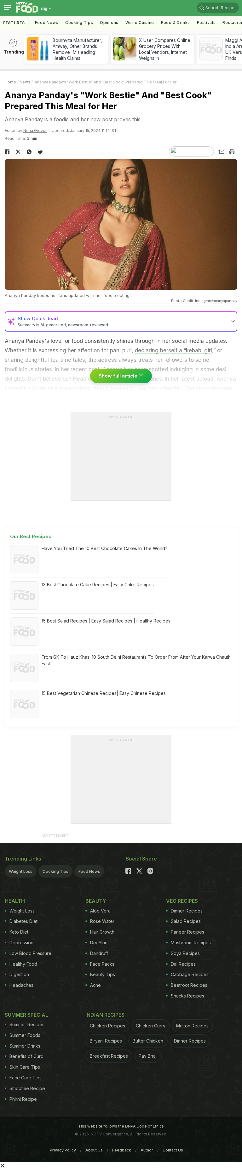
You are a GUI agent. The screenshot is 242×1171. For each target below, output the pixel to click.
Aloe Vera (100, 910)
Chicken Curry (150, 1025)
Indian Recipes (104, 1015)
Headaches (21, 985)
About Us (94, 1150)
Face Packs (102, 964)
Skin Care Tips (24, 1067)
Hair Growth (102, 932)
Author (147, 1150)
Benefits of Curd (26, 1056)
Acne (95, 985)
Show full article (119, 376)
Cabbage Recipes (190, 974)
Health (15, 901)
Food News (46, 22)
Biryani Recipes (106, 1040)
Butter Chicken (148, 1040)
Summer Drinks (24, 1046)
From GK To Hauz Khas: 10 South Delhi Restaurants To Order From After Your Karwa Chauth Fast (136, 660)
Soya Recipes (185, 953)
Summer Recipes (26, 1024)
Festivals (206, 22)
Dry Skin (98, 942)
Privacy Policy (63, 1150)
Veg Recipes (182, 901)
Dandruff (99, 953)
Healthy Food (23, 964)
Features (14, 22)
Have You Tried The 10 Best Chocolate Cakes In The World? (104, 548)
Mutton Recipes (192, 1025)
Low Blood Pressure (30, 953)
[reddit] (40, 151)
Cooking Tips (55, 871)
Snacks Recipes (187, 995)
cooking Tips (79, 22)
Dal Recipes (183, 964)
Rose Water (102, 921)
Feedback (121, 1150)
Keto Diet (18, 932)
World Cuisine (139, 22)
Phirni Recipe (23, 1099)
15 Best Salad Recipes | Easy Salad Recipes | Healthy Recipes (106, 620)
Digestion (19, 974)
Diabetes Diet (23, 921)
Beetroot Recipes (189, 985)
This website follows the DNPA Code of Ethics (121, 1126)
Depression (21, 942)
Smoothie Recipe (27, 1088)
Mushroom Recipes (191, 942)
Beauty (95, 901)
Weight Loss (20, 871)
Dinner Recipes (187, 910)
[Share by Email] (220, 151)
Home (10, 82)
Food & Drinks (175, 22)
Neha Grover (35, 130)
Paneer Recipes (187, 932)
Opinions (109, 22)
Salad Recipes (186, 921)
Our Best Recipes (30, 536)
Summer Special (26, 1015)
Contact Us (173, 1150)
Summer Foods (24, 1035)
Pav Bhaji (148, 1056)
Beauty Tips (102, 974)
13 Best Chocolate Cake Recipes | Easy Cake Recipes (98, 584)
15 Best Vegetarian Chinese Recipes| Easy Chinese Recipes (104, 693)
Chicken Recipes (107, 1025)
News (25, 82)
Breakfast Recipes (109, 1056)
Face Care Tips (25, 1077)
